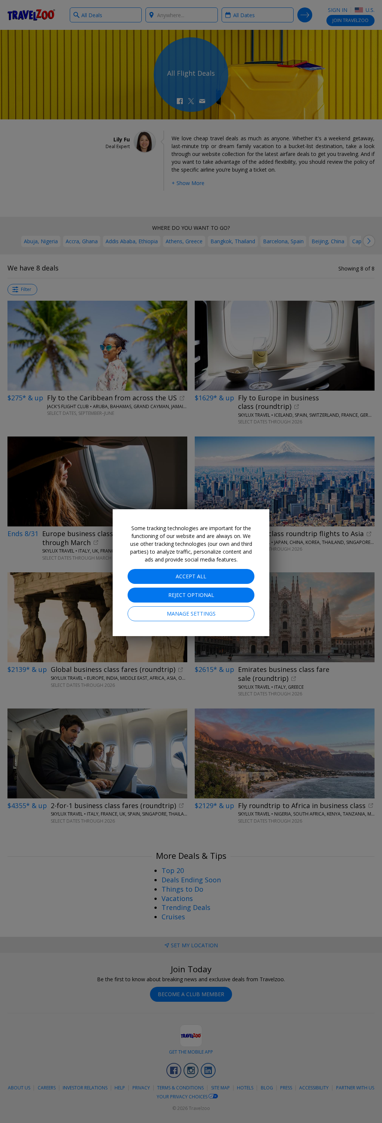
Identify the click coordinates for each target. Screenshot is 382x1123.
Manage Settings (191, 613)
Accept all (191, 576)
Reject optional (191, 594)
